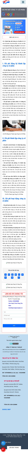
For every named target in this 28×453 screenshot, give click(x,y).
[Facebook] (5, 274)
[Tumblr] (22, 274)
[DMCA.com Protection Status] (14, 344)
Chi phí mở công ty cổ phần (13, 10)
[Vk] (12, 277)
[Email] (18, 277)
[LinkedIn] (15, 274)
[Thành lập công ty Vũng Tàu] (6, 0)
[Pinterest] (5, 277)
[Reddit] (12, 274)
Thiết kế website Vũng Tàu (15, 436)
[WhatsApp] (19, 274)
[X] (8, 274)
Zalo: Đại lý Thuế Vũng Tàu (16, 303)
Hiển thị (16, 37)
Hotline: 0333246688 (14, 301)
